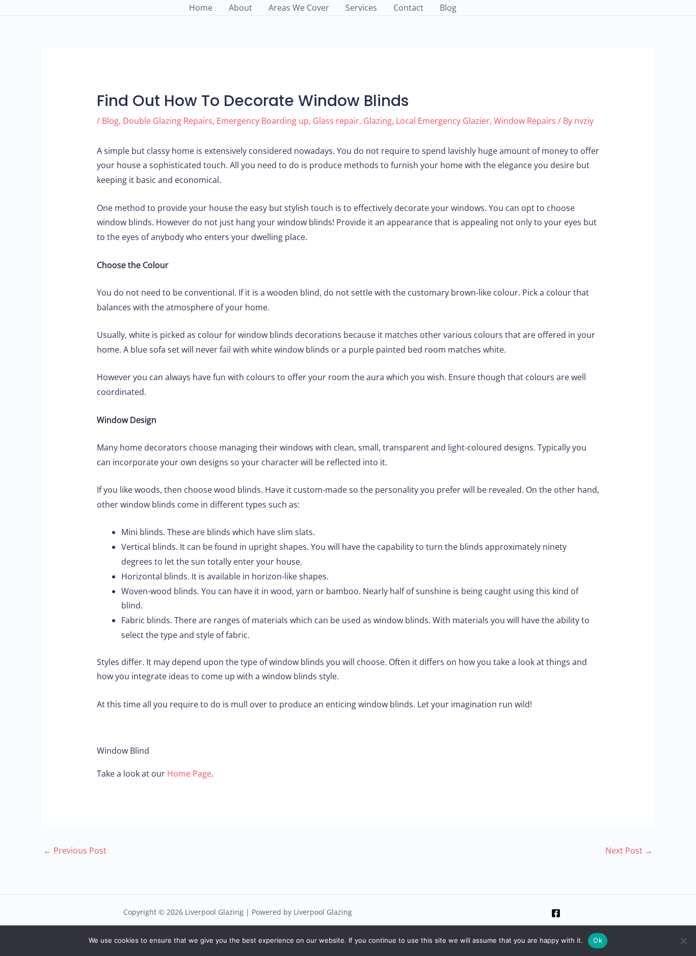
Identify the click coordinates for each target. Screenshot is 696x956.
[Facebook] (555, 913)
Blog (448, 7)
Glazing (377, 120)
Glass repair (336, 120)
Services (361, 7)
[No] (683, 941)
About (240, 7)
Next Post (629, 850)
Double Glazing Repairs (167, 120)
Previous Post (74, 850)
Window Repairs (525, 120)
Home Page (189, 773)
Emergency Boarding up (263, 120)
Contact (408, 7)
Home (200, 7)
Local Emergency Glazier (443, 120)
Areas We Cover (299, 7)
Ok (597, 940)
